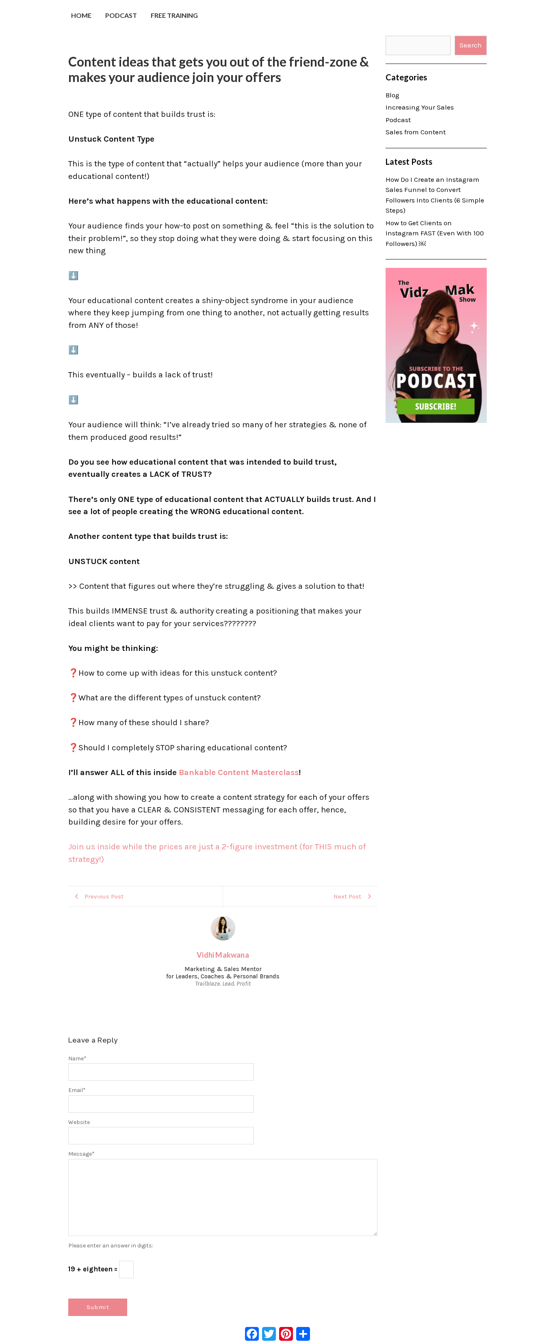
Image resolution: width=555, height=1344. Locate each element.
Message (81, 1153)
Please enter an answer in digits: (110, 1245)
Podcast (398, 120)
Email (77, 1090)
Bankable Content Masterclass (239, 772)
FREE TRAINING (174, 15)
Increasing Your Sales (420, 107)
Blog (392, 95)
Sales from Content (416, 132)
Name (77, 1058)
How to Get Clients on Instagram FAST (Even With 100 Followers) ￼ (435, 233)
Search (471, 45)
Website (79, 1122)
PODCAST (121, 15)
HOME (81, 15)
